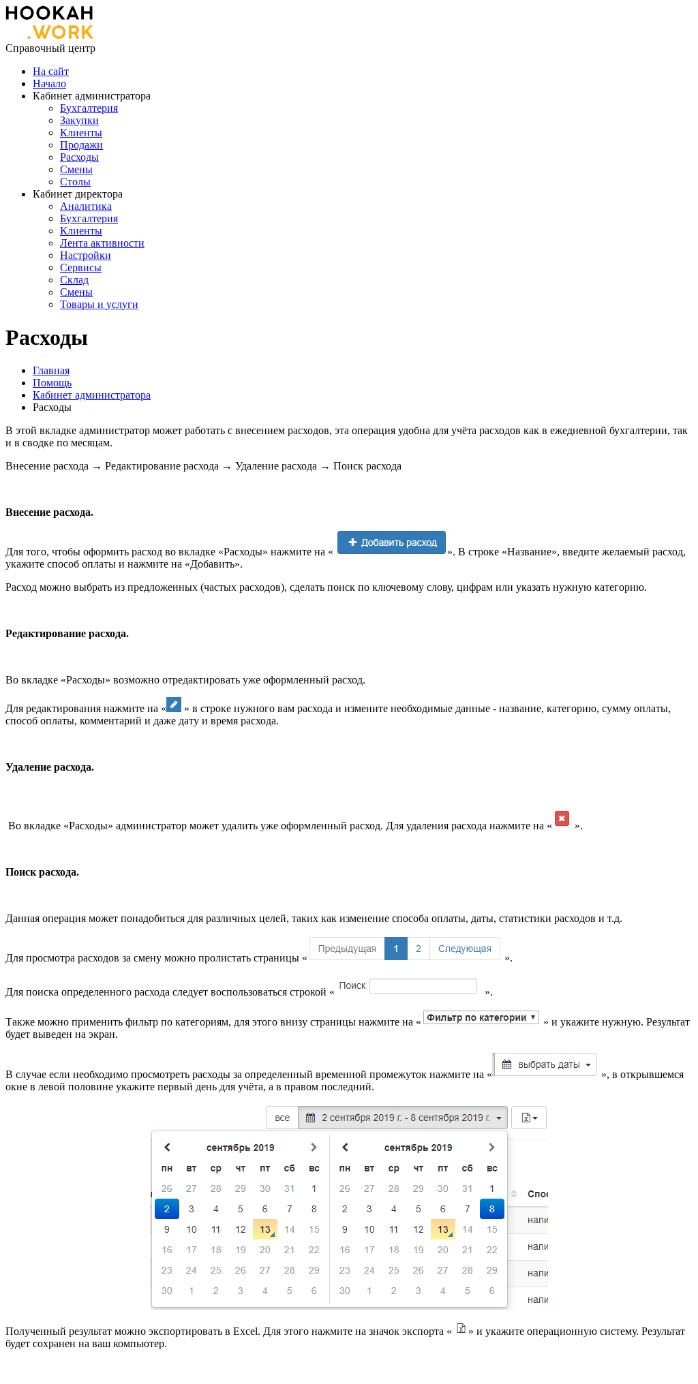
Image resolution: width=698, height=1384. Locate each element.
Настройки (85, 255)
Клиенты (81, 132)
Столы (75, 181)
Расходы (79, 157)
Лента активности (102, 243)
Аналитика (86, 206)
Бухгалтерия (89, 108)
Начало (49, 83)
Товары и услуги (99, 304)
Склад (74, 280)
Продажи (81, 145)
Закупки (79, 120)
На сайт (51, 71)
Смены (76, 169)
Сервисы (81, 267)
